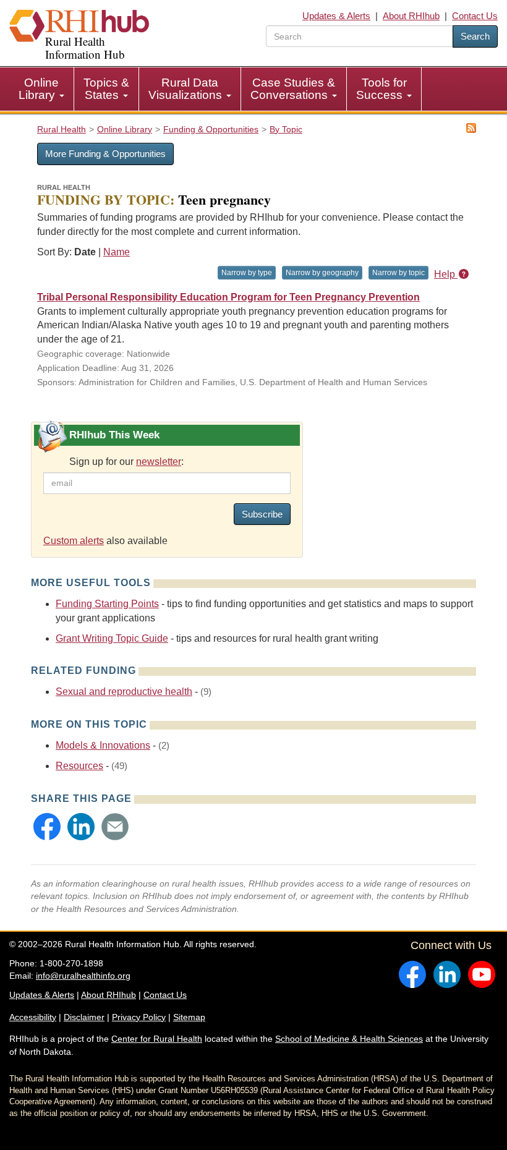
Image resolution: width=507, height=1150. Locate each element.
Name (116, 252)
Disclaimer (84, 1017)
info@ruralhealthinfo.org (83, 976)
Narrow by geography (322, 272)
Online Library (39, 88)
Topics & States (106, 88)
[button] (47, 827)
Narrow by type (246, 272)
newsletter (158, 461)
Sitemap (189, 1017)
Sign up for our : (126, 461)
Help (446, 274)
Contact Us (475, 16)
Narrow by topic (398, 272)
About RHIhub (411, 16)
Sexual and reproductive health (124, 691)
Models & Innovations (103, 745)
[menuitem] (41, 89)
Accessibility (32, 1017)
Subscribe (262, 514)
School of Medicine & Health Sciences (349, 1039)
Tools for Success (381, 88)
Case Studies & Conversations (292, 88)
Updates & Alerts (336, 16)
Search (475, 36)
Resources (79, 765)
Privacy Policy (139, 1017)
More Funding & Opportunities (105, 153)
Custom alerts (73, 540)
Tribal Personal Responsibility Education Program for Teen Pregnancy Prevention (228, 297)
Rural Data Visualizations (186, 88)
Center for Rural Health (156, 1039)
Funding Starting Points (107, 603)
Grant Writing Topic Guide (112, 638)
